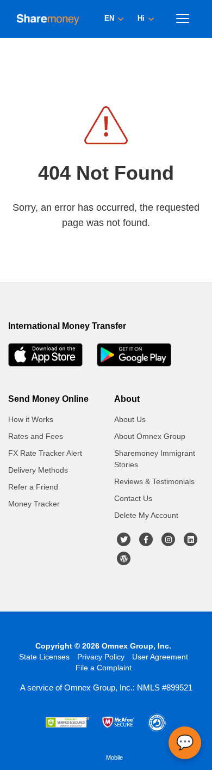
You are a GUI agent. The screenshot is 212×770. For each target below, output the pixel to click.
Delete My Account (146, 515)
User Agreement (160, 656)
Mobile (114, 757)
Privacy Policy (100, 656)
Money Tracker (34, 503)
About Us (130, 419)
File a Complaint (104, 667)
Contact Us (133, 498)
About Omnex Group (149, 436)
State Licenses (44, 656)
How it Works (30, 419)
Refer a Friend (33, 486)
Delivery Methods (38, 470)
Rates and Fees (35, 436)
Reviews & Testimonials (154, 481)
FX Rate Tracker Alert (45, 453)
